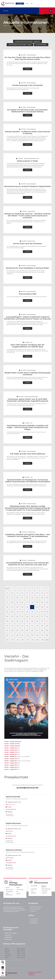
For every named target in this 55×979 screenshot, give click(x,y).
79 (42, 625)
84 (22, 630)
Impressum (31, 975)
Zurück (7, 588)
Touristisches (44, 893)
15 (37, 593)
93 (22, 635)
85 (27, 630)
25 (42, 597)
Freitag (6, 957)
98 (47, 635)
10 (12, 593)
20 (17, 597)
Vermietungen (44, 891)
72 (7, 625)
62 (47, 616)
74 (17, 625)
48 (22, 611)
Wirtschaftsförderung (46, 889)
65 (17, 621)
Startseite (18, 893)
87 (37, 630)
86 (32, 630)
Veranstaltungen (9, 891)
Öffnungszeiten (34, 885)
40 (27, 607)
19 (12, 597)
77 (32, 625)
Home (5, 25)
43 (42, 607)
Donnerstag (8, 955)
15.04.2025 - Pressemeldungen (28, 370)
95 (32, 635)
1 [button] (30, 3)
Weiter (47, 640)
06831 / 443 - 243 (10, 804)
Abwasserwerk (8, 939)
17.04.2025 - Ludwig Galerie (28, 211)
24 (37, 597)
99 (7, 640)
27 (7, 602)
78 (37, 625)
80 (47, 625)
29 (17, 602)
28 (12, 602)
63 (7, 621)
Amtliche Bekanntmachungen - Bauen (20, 44)
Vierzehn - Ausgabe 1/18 (10, 769)
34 (42, 602)
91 (12, 635)
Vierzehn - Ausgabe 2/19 (10, 763)
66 (22, 621)
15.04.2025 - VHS (28, 342)
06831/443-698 (9, 857)
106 (42, 640)
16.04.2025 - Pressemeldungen (28, 265)
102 (22, 640)
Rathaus (12, 25)
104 (32, 640)
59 (32, 616)
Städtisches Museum (35, 909)
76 (27, 625)
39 (22, 607)
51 (37, 611)
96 (37, 635)
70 (42, 621)
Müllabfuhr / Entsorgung (10, 933)
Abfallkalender (8, 937)
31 (27, 602)
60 (37, 616)
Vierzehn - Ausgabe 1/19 (10, 765)
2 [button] (32, 3)
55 (12, 616)
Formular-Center (19, 889)
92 (17, 635)
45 (7, 611)
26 (47, 597)
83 (17, 630)
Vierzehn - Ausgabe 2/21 (10, 754)
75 (22, 625)
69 (37, 621)
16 (42, 593)
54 (7, 616)
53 (47, 611)
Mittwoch (7, 953)
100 (12, 640)
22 (27, 597)
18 (7, 597)
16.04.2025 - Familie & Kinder (28, 241)
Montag (7, 949)
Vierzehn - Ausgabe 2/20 (10, 758)
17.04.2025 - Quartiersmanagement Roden (28, 158)
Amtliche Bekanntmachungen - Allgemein (27, 41)
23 (32, 597)
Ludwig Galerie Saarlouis (36, 907)
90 (7, 635)
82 (12, 630)
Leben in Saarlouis (9, 889)
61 (42, 616)
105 (37, 640)
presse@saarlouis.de (11, 809)
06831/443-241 (9, 831)
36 (7, 607)
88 (42, 630)
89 (47, 630)
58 (27, 616)
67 (27, 621)
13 (27, 593)
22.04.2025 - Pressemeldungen (28, 55)
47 (17, 611)
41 (32, 607)
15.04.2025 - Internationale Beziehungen (28, 396)
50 (32, 611)
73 (12, 625)
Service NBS (7, 935)
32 (32, 602)
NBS (17, 891)
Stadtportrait (33, 893)
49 (27, 611)
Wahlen (18, 887)
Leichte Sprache (34, 923)
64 (12, 621)
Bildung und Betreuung (44, 886)
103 (27, 640)
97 (42, 635)
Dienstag (7, 951)
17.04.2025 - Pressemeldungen (28, 107)
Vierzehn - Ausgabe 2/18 (10, 767)
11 (17, 593)
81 (7, 630)
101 (17, 640)
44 (47, 607)
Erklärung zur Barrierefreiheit (35, 972)
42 (37, 607)
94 (27, 635)
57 (22, 616)
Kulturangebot (34, 889)
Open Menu (50, 10)
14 (32, 593)
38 (17, 607)
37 (12, 607)
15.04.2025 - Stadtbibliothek (28, 532)
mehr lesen (27, 69)
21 (22, 597)
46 (12, 611)
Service (32, 891)
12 (22, 593)
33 (37, 602)
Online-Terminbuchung (9, 894)
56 (17, 616)
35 (47, 602)
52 (42, 611)
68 (32, 621)
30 (22, 602)
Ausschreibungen (41, 44)
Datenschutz (32, 973)
